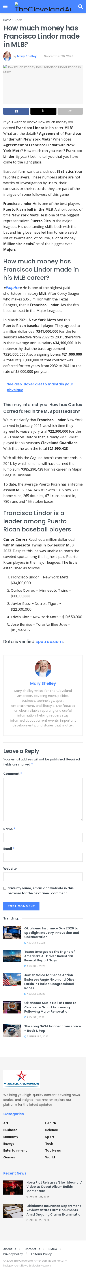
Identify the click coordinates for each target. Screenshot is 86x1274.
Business (10, 1130)
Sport (18, 20)
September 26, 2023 (58, 56)
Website (10, 868)
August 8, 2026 (35, 994)
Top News (53, 1150)
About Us (9, 1249)
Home (7, 20)
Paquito (12, 287)
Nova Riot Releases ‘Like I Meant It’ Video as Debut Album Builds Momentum (54, 1186)
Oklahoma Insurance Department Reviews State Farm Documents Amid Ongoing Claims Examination (54, 1210)
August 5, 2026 (35, 966)
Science (51, 1130)
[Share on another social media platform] (70, 111)
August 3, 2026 (35, 942)
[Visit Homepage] (43, 6)
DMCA (53, 1249)
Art (5, 1123)
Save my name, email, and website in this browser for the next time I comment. (41, 890)
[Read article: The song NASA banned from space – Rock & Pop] (12, 1030)
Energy (8, 1143)
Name (9, 829)
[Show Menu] (5, 6)
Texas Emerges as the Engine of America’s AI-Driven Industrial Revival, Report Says (49, 956)
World (50, 1157)
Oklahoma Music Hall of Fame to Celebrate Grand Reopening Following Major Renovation (50, 1007)
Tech (49, 1143)
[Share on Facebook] (16, 111)
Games (9, 1157)
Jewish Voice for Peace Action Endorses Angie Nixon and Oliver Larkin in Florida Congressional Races (50, 981)
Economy (10, 1137)
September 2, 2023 (37, 1036)
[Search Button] (80, 6)
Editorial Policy (41, 1254)
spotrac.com (49, 642)
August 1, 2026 (35, 1017)
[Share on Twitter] (43, 111)
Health (50, 1123)
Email (9, 848)
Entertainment (15, 1150)
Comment (12, 773)
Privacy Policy (13, 1254)
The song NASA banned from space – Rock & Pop (52, 1028)
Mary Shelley (27, 56)
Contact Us (32, 1249)
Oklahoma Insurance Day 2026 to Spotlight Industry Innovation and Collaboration (51, 932)
